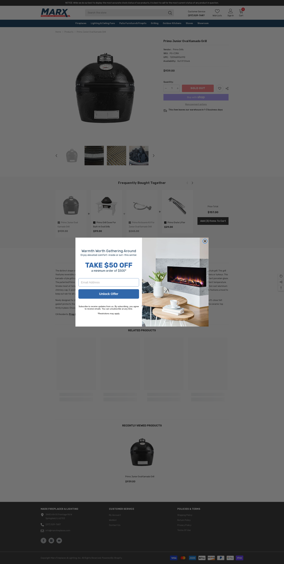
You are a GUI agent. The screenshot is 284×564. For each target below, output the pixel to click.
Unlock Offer (108, 294)
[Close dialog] (205, 241)
